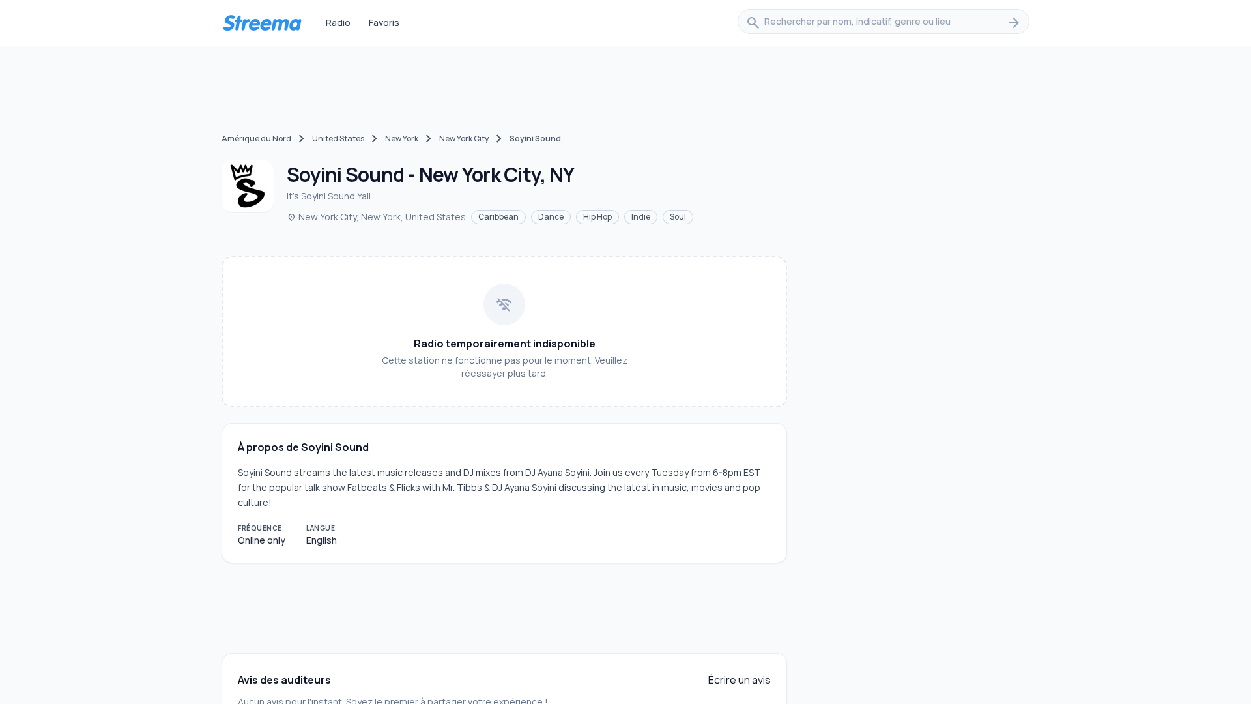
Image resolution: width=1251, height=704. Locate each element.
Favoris (384, 22)
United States (338, 138)
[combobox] (883, 23)
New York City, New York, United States (376, 217)
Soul (678, 216)
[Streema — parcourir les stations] (262, 23)
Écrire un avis (739, 680)
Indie (640, 216)
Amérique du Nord (256, 138)
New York (401, 138)
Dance (551, 216)
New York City (464, 138)
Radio (338, 22)
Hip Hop (597, 216)
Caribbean (498, 216)
